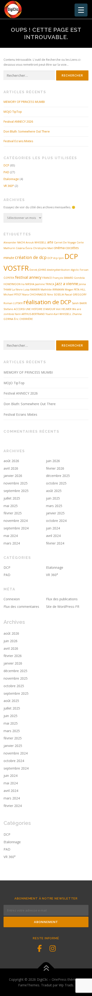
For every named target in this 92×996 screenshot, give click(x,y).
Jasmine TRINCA (44, 284)
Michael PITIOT (12, 294)
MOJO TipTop (13, 112)
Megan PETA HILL (75, 289)
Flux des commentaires (21, 606)
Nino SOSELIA (55, 294)
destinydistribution (58, 269)
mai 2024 (11, 535)
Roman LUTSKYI (13, 303)
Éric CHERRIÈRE (23, 319)
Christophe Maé (43, 248)
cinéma (59, 248)
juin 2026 (53, 461)
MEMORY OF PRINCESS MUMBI (24, 102)
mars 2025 (54, 506)
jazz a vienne (66, 283)
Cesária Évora (24, 248)
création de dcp (31, 257)
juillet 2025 (12, 498)
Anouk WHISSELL (36, 242)
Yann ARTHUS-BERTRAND (30, 314)
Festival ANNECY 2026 (18, 122)
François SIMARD (63, 277)
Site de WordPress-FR (62, 606)
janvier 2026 (13, 475)
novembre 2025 (16, 483)
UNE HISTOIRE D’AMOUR (40, 309)
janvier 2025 (55, 513)
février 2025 (13, 513)
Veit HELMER (63, 309)
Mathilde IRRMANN (52, 289)
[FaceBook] (39, 948)
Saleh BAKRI (79, 303)
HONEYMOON (12, 284)
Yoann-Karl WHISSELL (58, 314)
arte (50, 242)
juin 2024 (53, 528)
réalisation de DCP (47, 302)
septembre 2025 (16, 490)
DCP (6, 165)
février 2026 (55, 468)
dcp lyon (58, 258)
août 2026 (11, 461)
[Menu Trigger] (81, 10)
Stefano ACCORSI (14, 309)
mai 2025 (11, 506)
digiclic (75, 269)
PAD (6, 172)
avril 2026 (11, 468)
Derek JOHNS (37, 269)
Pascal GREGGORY (75, 294)
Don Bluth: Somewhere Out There (27, 131)
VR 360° (9, 186)
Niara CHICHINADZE (34, 294)
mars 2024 (12, 543)
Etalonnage (11, 179)
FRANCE (47, 277)
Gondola (79, 277)
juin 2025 (53, 498)
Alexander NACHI (14, 242)
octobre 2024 (56, 520)
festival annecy (28, 277)
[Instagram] (52, 948)
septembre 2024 (16, 528)
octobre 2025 (56, 483)
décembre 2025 (58, 475)
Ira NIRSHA (27, 284)
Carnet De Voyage (65, 242)
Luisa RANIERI (31, 289)
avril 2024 (53, 535)
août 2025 (54, 490)
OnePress (59, 979)
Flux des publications (62, 599)
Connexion (12, 599)
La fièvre (17, 289)
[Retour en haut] (46, 968)
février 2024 (55, 543)
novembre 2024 (16, 520)
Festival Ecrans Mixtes (18, 141)
